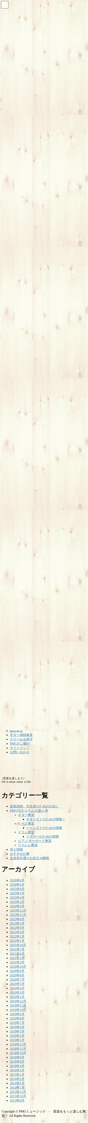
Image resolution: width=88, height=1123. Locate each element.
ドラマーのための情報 (42, 836)
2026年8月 (17, 880)
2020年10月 (18, 966)
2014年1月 (17, 1087)
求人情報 (16, 849)
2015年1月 (17, 1074)
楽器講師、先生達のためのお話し (34, 806)
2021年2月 (17, 962)
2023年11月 (18, 915)
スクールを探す (21, 739)
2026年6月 (17, 884)
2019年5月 (17, 1031)
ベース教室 (26, 823)
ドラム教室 (26, 832)
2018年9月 (17, 1057)
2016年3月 (17, 1070)
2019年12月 (18, 1001)
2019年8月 (17, 1018)
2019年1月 (17, 1040)
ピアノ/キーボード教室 (35, 841)
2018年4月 (17, 1066)
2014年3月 (17, 1079)
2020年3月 (17, 992)
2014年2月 (17, 1083)
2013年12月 (18, 1092)
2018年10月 (18, 1053)
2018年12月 (18, 1044)
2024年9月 (17, 906)
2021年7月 (17, 949)
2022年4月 (17, 932)
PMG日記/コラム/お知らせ (29, 810)
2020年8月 (17, 975)
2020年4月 (17, 988)
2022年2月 (17, 936)
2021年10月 (18, 945)
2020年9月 (17, 971)
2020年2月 (17, 997)
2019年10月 (18, 1010)
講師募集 (16, 730)
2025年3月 (17, 902)
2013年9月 (17, 1100)
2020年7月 (17, 979)
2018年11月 (18, 1048)
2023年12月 (18, 910)
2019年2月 (17, 1035)
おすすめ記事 (19, 854)
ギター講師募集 (21, 735)
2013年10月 (18, 1096)
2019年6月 (17, 1027)
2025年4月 (17, 897)
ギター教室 (26, 815)
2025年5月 (17, 893)
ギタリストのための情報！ (45, 819)
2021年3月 (17, 958)
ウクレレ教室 (28, 845)
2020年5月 (17, 984)
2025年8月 (17, 889)
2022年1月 (17, 940)
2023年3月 (17, 923)
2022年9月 (17, 928)
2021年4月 (17, 953)
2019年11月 (18, 1005)
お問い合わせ (19, 752)
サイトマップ (19, 748)
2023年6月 (17, 919)
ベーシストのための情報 (44, 828)
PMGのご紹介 (20, 743)
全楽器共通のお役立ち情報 (29, 858)
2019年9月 (17, 1014)
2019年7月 (17, 1023)
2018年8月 (17, 1061)
